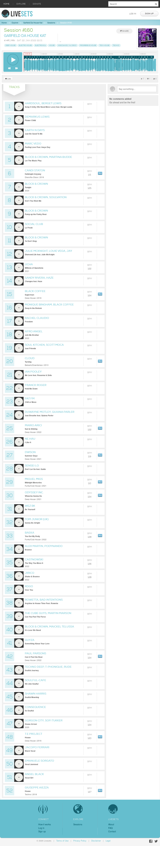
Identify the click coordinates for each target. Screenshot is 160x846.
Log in (132, 13)
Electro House (25, 45)
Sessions (51, 22)
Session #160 (66, 22)
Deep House (10, 45)
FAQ (110, 827)
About (111, 824)
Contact (112, 831)
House (52, 45)
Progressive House (88, 45)
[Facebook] (150, 841)
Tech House (104, 45)
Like (9, 79)
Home (6, 4)
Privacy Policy (79, 840)
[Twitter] (156, 841)
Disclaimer (96, 840)
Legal (108, 840)
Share (125, 31)
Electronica (40, 45)
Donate (37, 4)
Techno (116, 45)
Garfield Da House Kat (32, 22)
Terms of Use (62, 840)
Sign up (149, 13)
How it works (44, 824)
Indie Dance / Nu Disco (67, 45)
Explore (21, 4)
